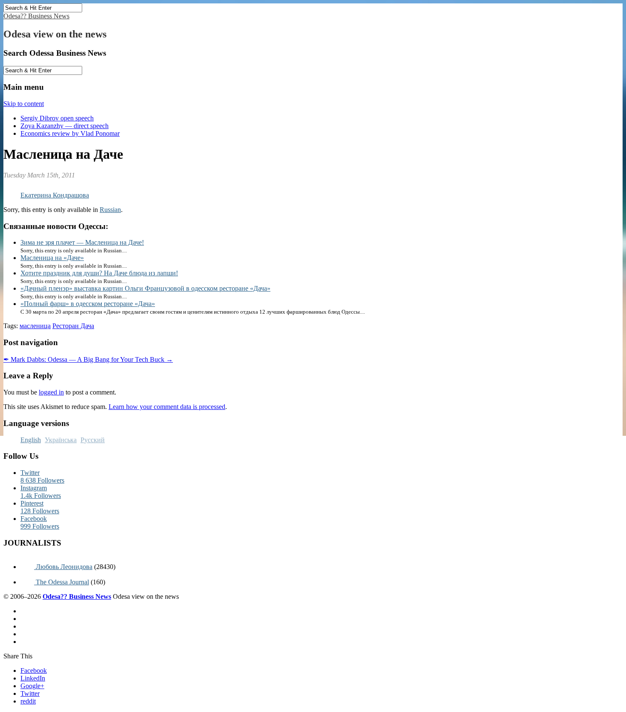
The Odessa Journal (61, 582)
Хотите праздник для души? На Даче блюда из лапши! (99, 273)
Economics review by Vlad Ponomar (70, 133)
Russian (110, 209)
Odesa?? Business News (36, 16)
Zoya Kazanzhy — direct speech (64, 125)
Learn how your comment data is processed (167, 406)
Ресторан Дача (73, 325)
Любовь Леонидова (63, 566)
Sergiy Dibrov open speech (57, 118)
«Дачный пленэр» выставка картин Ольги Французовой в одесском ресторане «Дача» (145, 288)
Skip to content (23, 103)
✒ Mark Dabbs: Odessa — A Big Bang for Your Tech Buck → (88, 359)
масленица (35, 325)
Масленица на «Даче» (52, 257)
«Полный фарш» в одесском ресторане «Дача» (87, 303)
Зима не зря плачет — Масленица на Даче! (82, 242)
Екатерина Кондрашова (54, 195)
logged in (51, 392)
